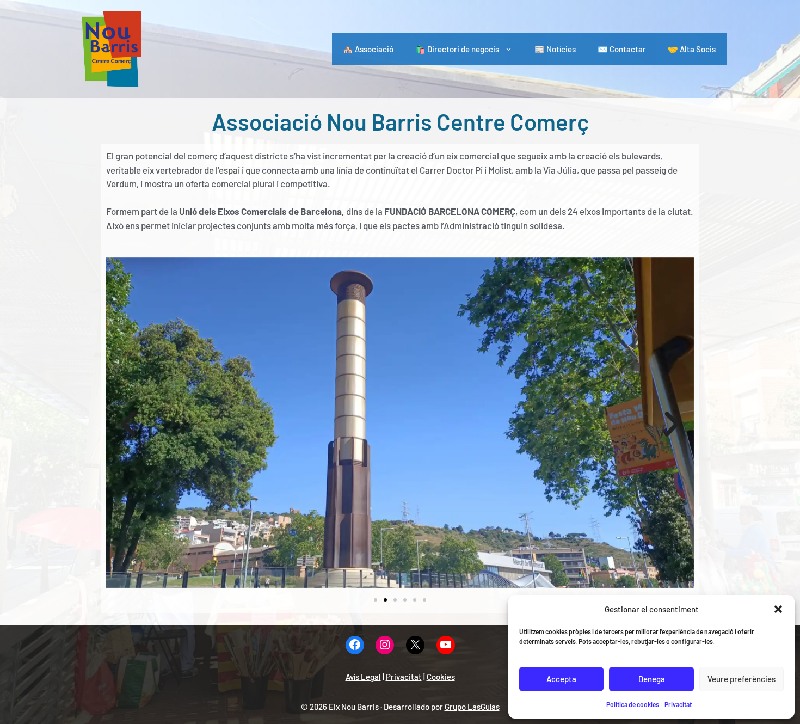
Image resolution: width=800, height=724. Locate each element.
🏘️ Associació (368, 49)
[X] (415, 645)
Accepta (561, 679)
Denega (651, 679)
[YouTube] (445, 645)
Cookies (441, 677)
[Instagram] (384, 645)
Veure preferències (741, 679)
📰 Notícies (555, 49)
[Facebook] (354, 645)
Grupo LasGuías (472, 706)
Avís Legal (363, 677)
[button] (778, 609)
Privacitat (678, 704)
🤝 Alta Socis (692, 49)
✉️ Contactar (622, 49)
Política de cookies (632, 704)
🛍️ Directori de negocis (457, 49)
